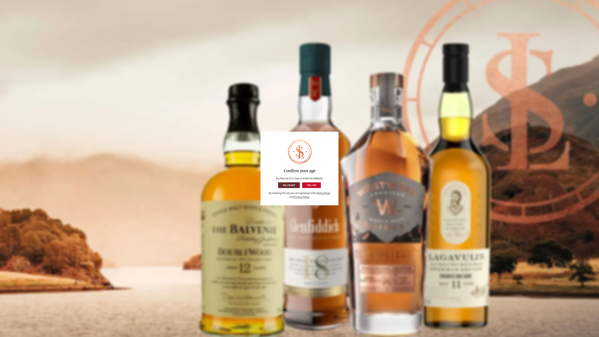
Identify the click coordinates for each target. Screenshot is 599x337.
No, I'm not (289, 185)
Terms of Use (323, 193)
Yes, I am (311, 185)
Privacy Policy (301, 197)
